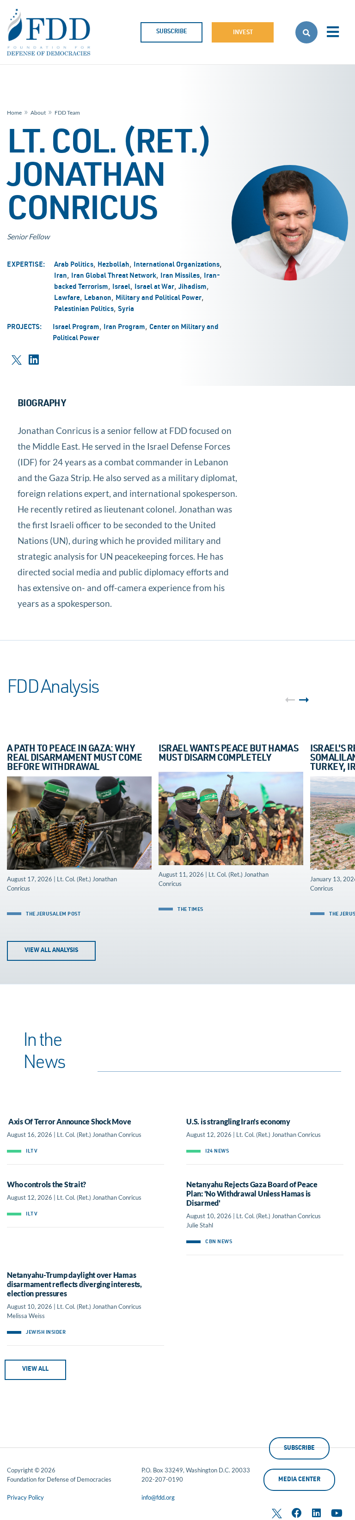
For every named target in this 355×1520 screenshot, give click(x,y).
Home (14, 112)
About (38, 112)
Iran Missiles (180, 276)
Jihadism (192, 287)
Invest (243, 33)
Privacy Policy (25, 1497)
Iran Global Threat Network (113, 276)
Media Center (299, 1480)
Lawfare (67, 298)
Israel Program (76, 327)
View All (35, 1370)
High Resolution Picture (293, 225)
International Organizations (177, 265)
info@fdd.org (158, 1497)
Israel (121, 287)
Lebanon (97, 298)
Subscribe (171, 32)
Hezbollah (113, 265)
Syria (126, 309)
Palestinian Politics (84, 309)
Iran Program (124, 327)
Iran (60, 276)
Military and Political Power (159, 298)
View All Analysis (51, 951)
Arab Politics (73, 265)
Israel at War (154, 287)
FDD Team (67, 112)
